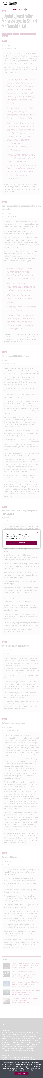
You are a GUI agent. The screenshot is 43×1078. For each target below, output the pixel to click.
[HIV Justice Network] (9, 3)
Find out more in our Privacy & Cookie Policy (24, 1069)
